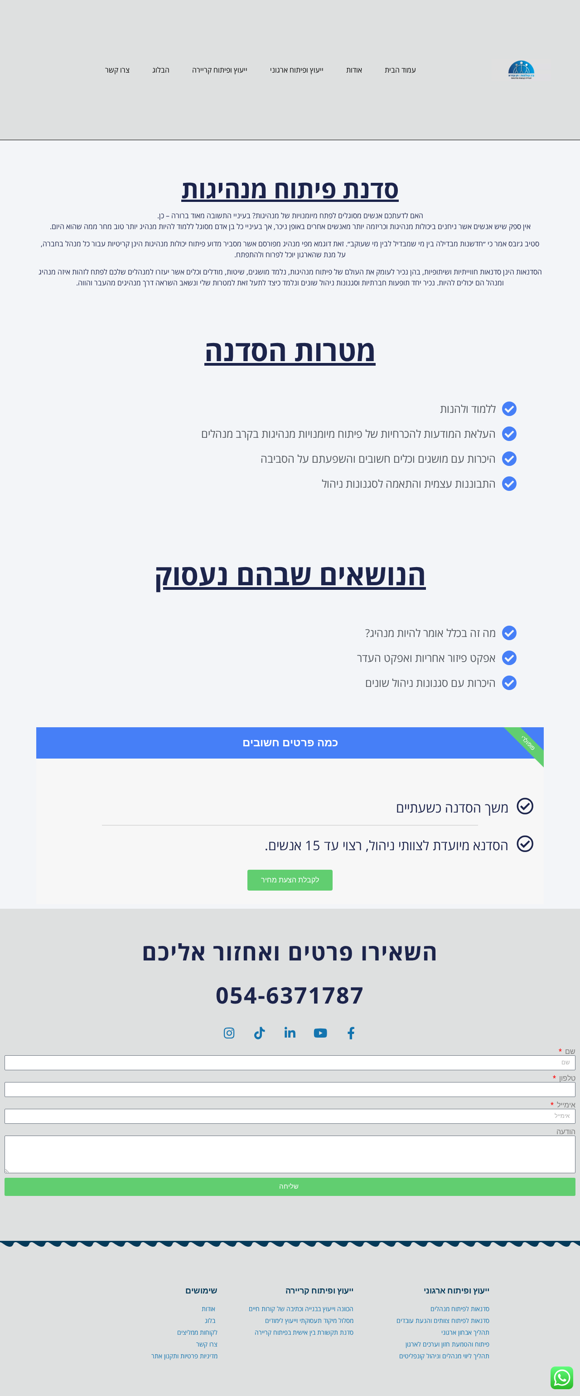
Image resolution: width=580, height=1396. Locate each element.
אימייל (565, 1105)
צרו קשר (117, 69)
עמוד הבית (400, 69)
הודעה (565, 1132)
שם (569, 1051)
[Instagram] (229, 1033)
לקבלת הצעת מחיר (290, 880)
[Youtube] (320, 1033)
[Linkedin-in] (290, 1033)
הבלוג (160, 69)
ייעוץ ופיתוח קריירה (219, 69)
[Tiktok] (260, 1033)
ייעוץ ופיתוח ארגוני (297, 69)
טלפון (566, 1078)
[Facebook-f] (351, 1033)
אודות (354, 69)
